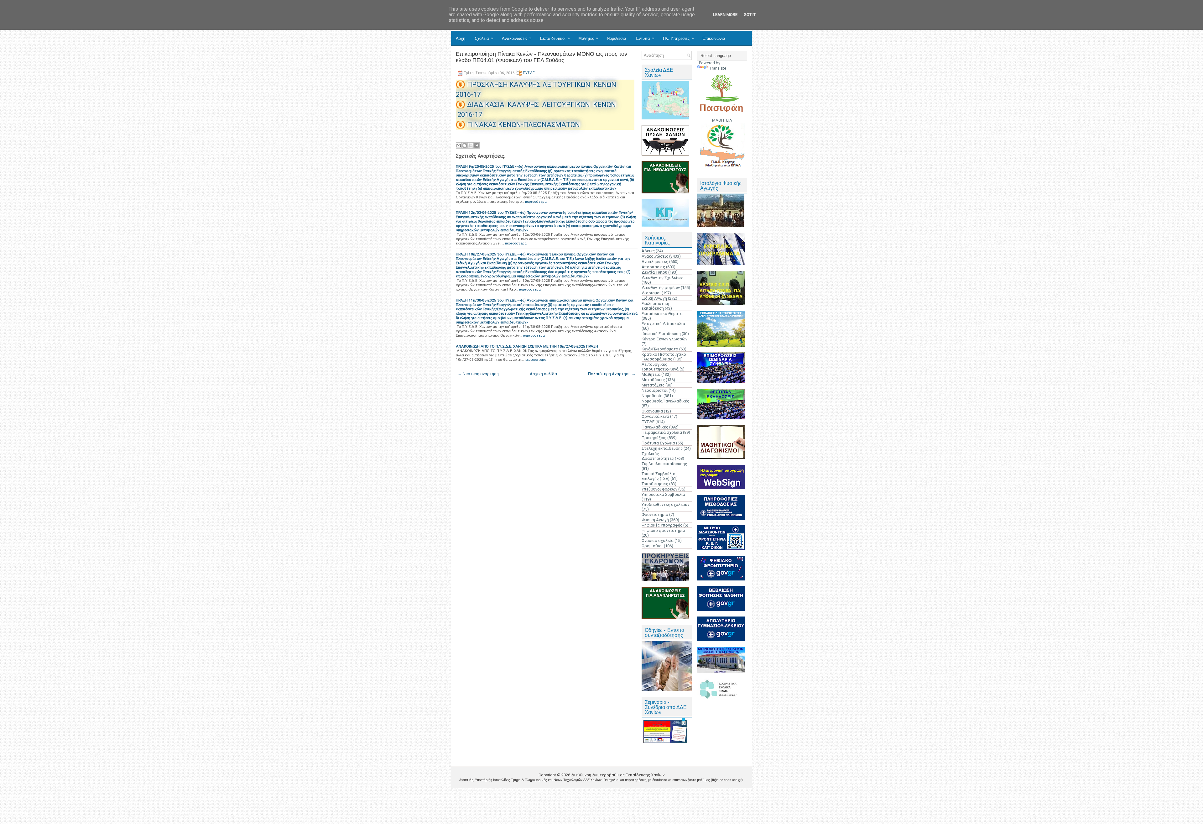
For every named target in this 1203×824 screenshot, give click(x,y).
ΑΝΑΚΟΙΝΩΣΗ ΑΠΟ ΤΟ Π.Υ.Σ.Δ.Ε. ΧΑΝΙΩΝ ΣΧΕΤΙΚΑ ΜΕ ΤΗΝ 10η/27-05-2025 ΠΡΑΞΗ (527, 346)
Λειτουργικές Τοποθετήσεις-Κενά (660, 366)
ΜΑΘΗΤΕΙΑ (722, 120)
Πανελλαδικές (655, 427)
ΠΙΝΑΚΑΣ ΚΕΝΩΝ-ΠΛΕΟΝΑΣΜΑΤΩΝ (523, 125)
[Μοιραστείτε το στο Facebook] (476, 145)
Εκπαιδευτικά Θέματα (662, 313)
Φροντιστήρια (655, 514)
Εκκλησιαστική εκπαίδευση (655, 306)
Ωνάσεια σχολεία (658, 540)
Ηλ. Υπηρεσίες (678, 38)
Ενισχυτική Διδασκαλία (663, 323)
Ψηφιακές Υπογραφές (662, 525)
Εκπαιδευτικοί (555, 38)
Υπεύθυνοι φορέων (659, 489)
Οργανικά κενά (655, 416)
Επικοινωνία (713, 38)
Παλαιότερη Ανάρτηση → (612, 373)
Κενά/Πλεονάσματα (660, 349)
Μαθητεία (651, 374)
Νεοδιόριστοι (655, 390)
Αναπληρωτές (655, 261)
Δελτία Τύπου (654, 272)
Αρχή (460, 38)
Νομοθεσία (616, 38)
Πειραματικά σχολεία (662, 432)
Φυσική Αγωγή (655, 519)
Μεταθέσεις (653, 379)
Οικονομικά (652, 411)
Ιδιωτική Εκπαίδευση (661, 333)
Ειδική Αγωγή (654, 298)
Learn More (725, 14)
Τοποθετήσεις (655, 483)
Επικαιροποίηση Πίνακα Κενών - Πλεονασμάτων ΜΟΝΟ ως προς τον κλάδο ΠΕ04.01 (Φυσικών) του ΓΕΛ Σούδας (541, 57)
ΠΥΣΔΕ (529, 73)
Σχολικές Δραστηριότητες (658, 456)
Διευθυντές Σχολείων (662, 277)
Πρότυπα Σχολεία (658, 443)
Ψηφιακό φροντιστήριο (663, 530)
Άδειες (648, 251)
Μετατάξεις (653, 385)
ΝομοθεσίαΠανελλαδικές (665, 401)
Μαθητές (588, 38)
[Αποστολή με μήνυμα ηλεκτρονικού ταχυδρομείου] (459, 145)
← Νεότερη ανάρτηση (478, 373)
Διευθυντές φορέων (661, 287)
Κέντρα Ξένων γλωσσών (664, 339)
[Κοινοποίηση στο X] (470, 145)
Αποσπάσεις (653, 267)
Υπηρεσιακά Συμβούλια (663, 494)
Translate (718, 68)
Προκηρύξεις (654, 437)
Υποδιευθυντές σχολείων (665, 504)
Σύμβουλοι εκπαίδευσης (664, 463)
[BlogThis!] (464, 145)
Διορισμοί (651, 293)
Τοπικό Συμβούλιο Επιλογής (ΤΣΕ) (658, 476)
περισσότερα (536, 201)
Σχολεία (484, 38)
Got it (750, 14)
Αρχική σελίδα (543, 373)
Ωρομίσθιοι (652, 545)
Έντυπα (645, 38)
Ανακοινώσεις (516, 38)
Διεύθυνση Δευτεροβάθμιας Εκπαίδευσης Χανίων (617, 775)
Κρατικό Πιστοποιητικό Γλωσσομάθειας (664, 356)
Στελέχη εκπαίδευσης (662, 448)
